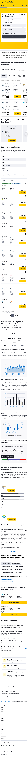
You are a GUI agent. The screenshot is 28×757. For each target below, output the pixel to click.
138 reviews (10, 487)
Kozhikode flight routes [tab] (7, 569)
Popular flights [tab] (18, 572)
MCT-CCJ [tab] (14, 333)
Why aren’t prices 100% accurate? (10, 696)
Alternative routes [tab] (6, 563)
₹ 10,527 (8, 16)
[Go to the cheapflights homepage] (10, 2)
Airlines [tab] (14, 345)
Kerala (9, 701)
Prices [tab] (5, 345)
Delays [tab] (22, 345)
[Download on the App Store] (12, 745)
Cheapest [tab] (4, 75)
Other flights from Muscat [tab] (7, 572)
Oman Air (9, 483)
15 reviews (9, 517)
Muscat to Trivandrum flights (7, 581)
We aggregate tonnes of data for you (10, 693)
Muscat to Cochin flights (6, 579)
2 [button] (15, 315)
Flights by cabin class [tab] (18, 566)
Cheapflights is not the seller (8, 691)
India (5, 701)
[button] (2, 2)
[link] (12, 140)
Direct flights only (8, 22)
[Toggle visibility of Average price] (18, 435)
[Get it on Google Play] (4, 745)
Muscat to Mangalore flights (7, 583)
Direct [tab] (14, 75)
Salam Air (9, 513)
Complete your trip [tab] (16, 563)
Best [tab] (9, 75)
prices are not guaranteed (6, 687)
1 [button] (12, 315)
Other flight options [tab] (19, 569)
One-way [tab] (24, 76)
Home (2, 701)
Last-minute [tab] (19, 76)
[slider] (26, 172)
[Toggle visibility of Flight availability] (10, 435)
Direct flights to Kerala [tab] (7, 566)
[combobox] (15, 159)
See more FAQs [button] (14, 551)
